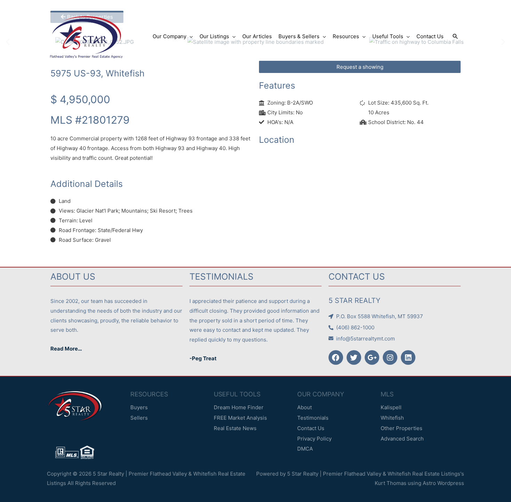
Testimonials (221, 276)
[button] (455, 36)
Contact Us (356, 276)
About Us (72, 276)
